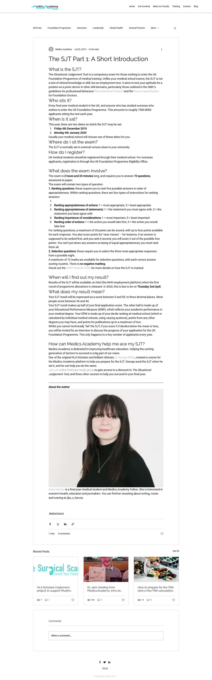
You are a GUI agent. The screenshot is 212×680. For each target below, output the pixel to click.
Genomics (82, 28)
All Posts (37, 28)
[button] (161, 6)
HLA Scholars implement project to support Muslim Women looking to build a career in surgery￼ (54, 589)
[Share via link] (72, 524)
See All (176, 551)
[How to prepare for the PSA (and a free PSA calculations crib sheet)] (156, 569)
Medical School (56, 513)
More (153, 28)
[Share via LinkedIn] (65, 524)
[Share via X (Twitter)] (57, 524)
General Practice (137, 28)
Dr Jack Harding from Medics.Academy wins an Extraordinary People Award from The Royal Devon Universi (105, 589)
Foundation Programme (59, 28)
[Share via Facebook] (50, 524)
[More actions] (161, 49)
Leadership (98, 28)
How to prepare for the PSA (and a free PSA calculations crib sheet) (156, 589)
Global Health (116, 28)
